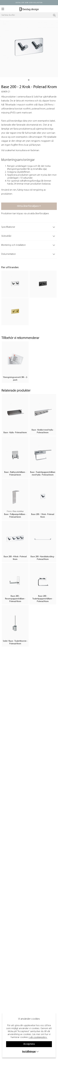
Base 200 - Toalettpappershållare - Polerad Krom (42, 599)
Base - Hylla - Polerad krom (15, 433)
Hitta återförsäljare (28, 206)
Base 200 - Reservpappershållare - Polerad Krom (15, 599)
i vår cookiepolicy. (38, 1037)
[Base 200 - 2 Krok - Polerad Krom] (28, 80)
